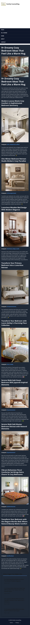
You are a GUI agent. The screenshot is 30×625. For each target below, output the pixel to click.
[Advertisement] (15, 18)
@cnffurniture (10, 556)
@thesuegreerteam (11, 193)
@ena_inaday (10, 364)
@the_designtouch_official (13, 144)
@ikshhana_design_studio (13, 248)
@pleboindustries (11, 506)
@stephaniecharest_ (12, 306)
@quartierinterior (11, 410)
